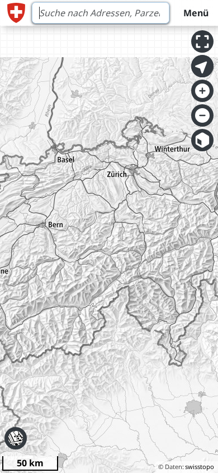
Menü (195, 13)
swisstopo (199, 466)
